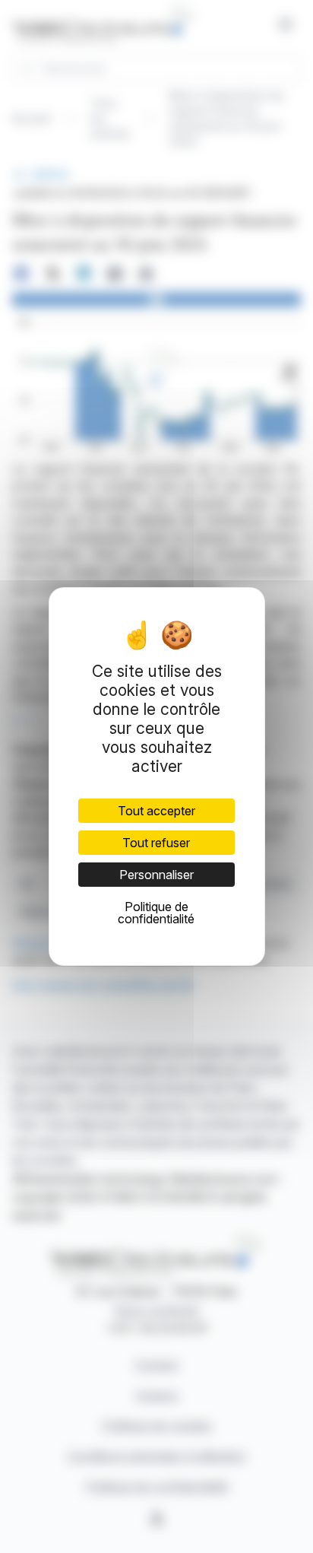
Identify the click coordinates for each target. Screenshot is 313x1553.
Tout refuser (156, 842)
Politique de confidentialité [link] (156, 912)
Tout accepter (156, 810)
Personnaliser (156, 874)
